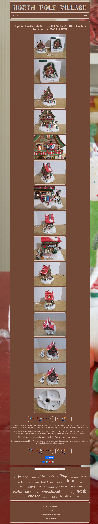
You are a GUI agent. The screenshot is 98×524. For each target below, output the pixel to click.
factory (23, 476)
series (17, 491)
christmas (67, 486)
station (55, 497)
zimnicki (35, 482)
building (65, 496)
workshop (52, 487)
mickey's (33, 477)
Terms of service (50, 518)
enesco (34, 496)
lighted (44, 482)
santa (20, 481)
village (62, 475)
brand (28, 482)
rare (79, 486)
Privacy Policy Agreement (50, 514)
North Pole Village (50, 506)
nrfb (51, 476)
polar (83, 476)
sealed (76, 496)
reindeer (65, 493)
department (51, 491)
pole (42, 475)
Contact (50, 510)
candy (37, 492)
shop (28, 492)
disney (72, 493)
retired (31, 486)
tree (14, 477)
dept (70, 481)
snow (80, 482)
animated (74, 477)
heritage (46, 497)
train (51, 482)
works (23, 497)
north (82, 491)
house (41, 486)
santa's (21, 486)
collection (59, 482)
